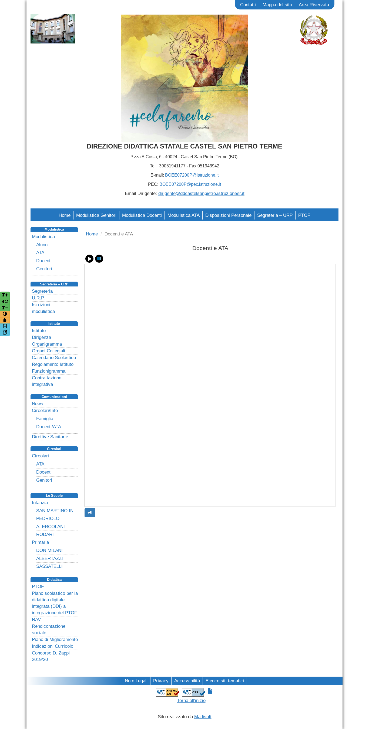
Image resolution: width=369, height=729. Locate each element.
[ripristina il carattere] (5, 301)
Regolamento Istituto (52, 364)
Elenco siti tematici (225, 680)
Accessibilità (187, 680)
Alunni (42, 244)
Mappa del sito (277, 4)
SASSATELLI (49, 566)
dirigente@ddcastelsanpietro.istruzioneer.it (201, 193)
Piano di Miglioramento (55, 639)
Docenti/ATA (48, 426)
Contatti (248, 4)
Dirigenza (41, 337)
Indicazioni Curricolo (52, 646)
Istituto (39, 330)
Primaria (40, 542)
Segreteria (42, 291)
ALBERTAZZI (49, 558)
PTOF (304, 215)
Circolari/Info (45, 410)
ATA (40, 252)
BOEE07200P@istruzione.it (192, 175)
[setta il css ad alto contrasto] (5, 314)
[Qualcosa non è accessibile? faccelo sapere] (90, 512)
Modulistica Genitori (96, 215)
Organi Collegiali (48, 350)
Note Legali (136, 680)
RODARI (45, 534)
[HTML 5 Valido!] (168, 692)
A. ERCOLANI (50, 526)
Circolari (40, 455)
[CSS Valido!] (194, 692)
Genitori (44, 268)
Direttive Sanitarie (50, 436)
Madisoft (203, 716)
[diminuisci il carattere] (5, 308)
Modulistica (43, 236)
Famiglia (44, 418)
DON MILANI (49, 550)
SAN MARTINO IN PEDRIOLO (54, 514)
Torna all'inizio (191, 700)
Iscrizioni (41, 304)
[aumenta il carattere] (5, 295)
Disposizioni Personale (228, 215)
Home (65, 215)
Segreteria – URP (275, 215)
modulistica (43, 311)
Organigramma (47, 344)
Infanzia (40, 502)
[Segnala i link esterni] (5, 333)
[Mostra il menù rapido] (5, 326)
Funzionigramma (48, 371)
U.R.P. (38, 298)
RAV (36, 619)
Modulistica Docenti (142, 215)
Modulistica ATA (183, 215)
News (37, 403)
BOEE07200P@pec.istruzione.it (189, 184)
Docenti (44, 260)
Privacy (161, 680)
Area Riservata (314, 4)
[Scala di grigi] (5, 320)
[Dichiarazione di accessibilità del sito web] (210, 691)
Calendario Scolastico (54, 357)
